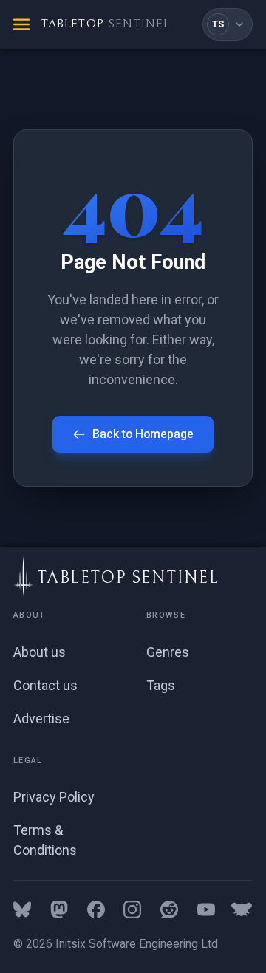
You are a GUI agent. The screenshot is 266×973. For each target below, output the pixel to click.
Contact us (45, 685)
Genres (167, 652)
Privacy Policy (54, 797)
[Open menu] (21, 24)
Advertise (41, 718)
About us (39, 652)
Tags (160, 685)
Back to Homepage (143, 434)
